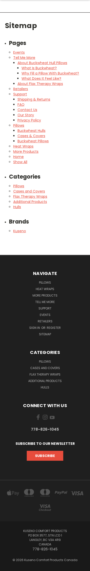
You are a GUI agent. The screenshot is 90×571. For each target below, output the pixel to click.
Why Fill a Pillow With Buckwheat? (50, 73)
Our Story (26, 115)
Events (19, 52)
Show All (20, 161)
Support (20, 94)
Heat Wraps (23, 146)
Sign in (35, 328)
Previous (7, 566)
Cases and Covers (29, 191)
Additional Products (30, 201)
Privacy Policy (29, 120)
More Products (25, 151)
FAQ (21, 104)
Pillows (18, 125)
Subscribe (45, 455)
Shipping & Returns (34, 99)
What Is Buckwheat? (39, 68)
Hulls (17, 206)
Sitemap (45, 334)
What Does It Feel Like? (41, 78)
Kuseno (19, 230)
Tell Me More (24, 57)
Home (18, 156)
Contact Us (27, 109)
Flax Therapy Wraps (30, 196)
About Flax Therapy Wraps (40, 83)
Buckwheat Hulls (32, 130)
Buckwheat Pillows (33, 141)
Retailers (20, 88)
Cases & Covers (31, 135)
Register (54, 328)
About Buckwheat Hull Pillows (42, 62)
